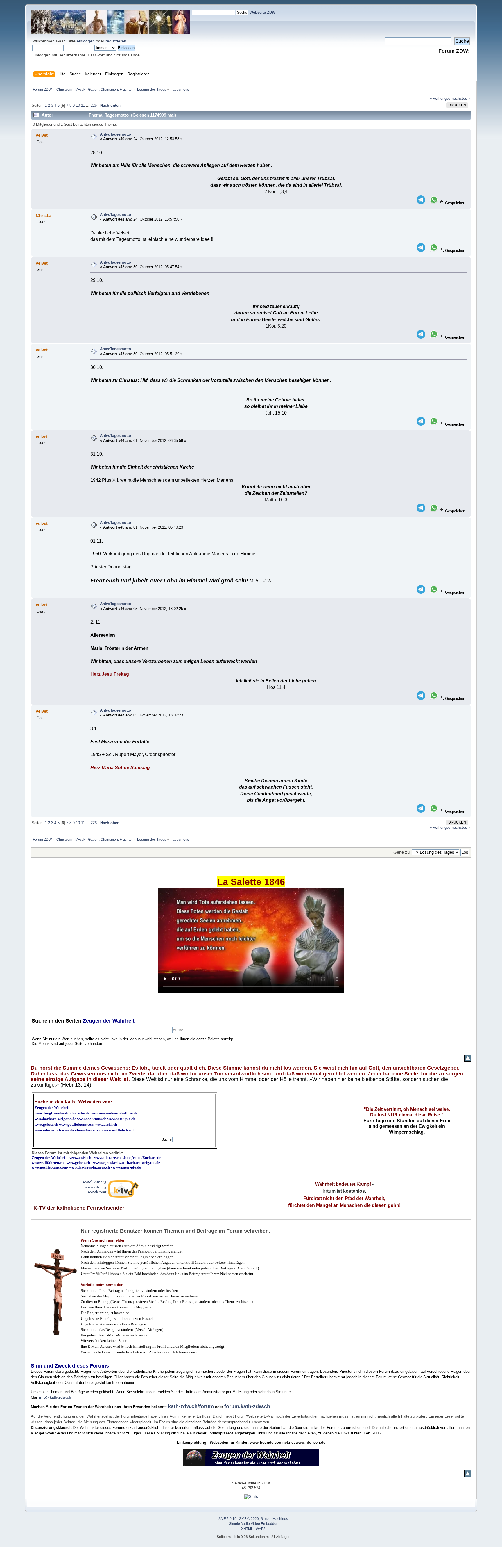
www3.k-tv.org (94, 1182)
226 (94, 105)
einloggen (86, 41)
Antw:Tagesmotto (115, 134)
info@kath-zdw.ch (55, 1397)
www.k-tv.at (97, 1191)
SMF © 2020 (249, 1519)
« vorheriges (440, 98)
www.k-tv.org (95, 1187)
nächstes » (461, 98)
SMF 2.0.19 (227, 1519)
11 (83, 105)
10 (78, 105)
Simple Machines (274, 1519)
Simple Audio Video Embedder (253, 1523)
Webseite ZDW (262, 12)
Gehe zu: (402, 852)
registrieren (115, 41)
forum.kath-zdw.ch (247, 1406)
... (88, 105)
